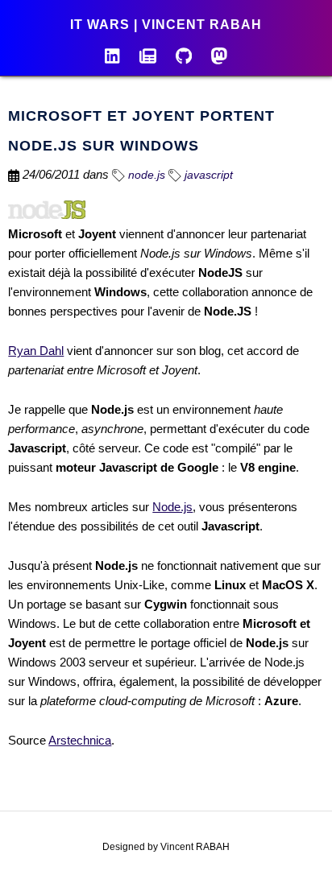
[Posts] (147, 55)
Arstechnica (79, 740)
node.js (145, 174)
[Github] (184, 55)
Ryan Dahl (36, 350)
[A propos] (112, 55)
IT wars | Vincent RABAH (166, 24)
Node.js (172, 507)
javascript (207, 174)
